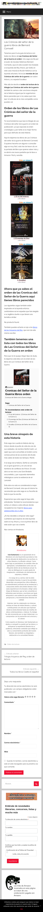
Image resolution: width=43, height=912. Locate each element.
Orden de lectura (13, 644)
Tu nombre (8, 827)
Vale (21, 909)
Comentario (9, 702)
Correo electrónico (12, 743)
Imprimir (10, 387)
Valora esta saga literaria (14, 697)
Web (6, 752)
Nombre (8, 733)
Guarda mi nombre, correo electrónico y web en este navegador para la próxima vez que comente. (21, 764)
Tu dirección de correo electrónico (17, 819)
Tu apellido (8, 835)
